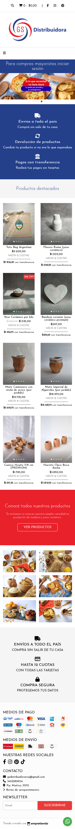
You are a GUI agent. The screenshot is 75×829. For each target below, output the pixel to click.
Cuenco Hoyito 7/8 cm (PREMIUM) (18, 466)
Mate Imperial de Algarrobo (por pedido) (56, 388)
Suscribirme (55, 805)
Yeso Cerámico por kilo (18, 317)
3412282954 (14, 781)
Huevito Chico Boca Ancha (56, 466)
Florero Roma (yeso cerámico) (56, 249)
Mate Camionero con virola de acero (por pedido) (18, 390)
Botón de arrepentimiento (22, 789)
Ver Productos (37, 527)
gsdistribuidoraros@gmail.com (25, 776)
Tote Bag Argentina (18, 247)
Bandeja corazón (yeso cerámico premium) (56, 318)
